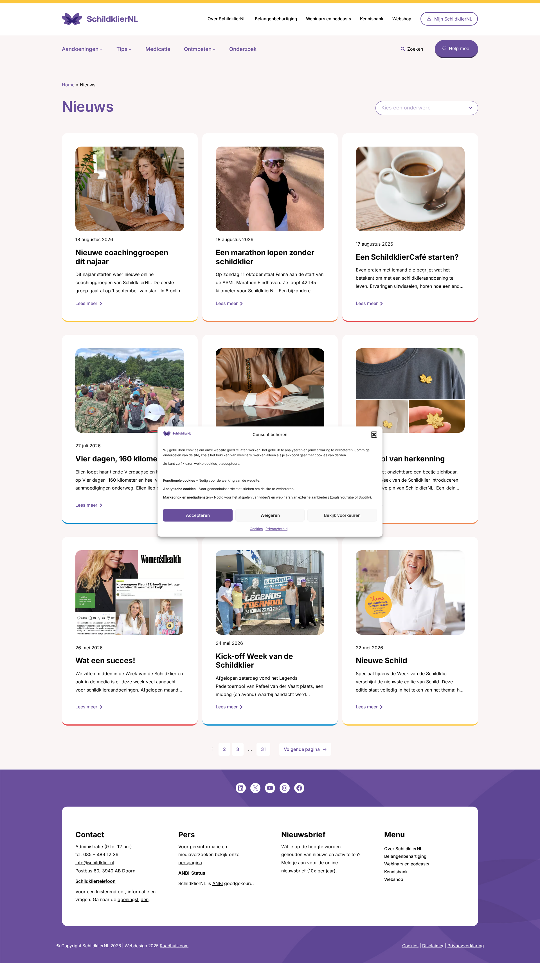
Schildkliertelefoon (95, 881)
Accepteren (198, 515)
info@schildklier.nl (94, 862)
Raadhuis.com (174, 945)
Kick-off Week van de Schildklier (254, 661)
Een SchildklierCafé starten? (407, 257)
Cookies (256, 529)
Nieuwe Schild (381, 660)
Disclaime (432, 945)
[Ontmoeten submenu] (214, 49)
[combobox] (426, 108)
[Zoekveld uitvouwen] (410, 49)
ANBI (217, 883)
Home (68, 84)
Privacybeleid (276, 529)
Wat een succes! (105, 660)
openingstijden (133, 899)
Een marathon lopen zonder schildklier (265, 257)
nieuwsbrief (293, 871)
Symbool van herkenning (400, 458)
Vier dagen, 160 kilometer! (122, 458)
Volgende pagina (305, 749)
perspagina (190, 862)
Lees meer (88, 303)
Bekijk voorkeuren (342, 515)
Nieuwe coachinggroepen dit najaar (121, 257)
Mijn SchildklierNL (453, 19)
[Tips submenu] (130, 49)
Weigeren (270, 515)
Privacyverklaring (465, 945)
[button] (374, 434)
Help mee (459, 48)
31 (263, 749)
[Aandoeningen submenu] (101, 49)
